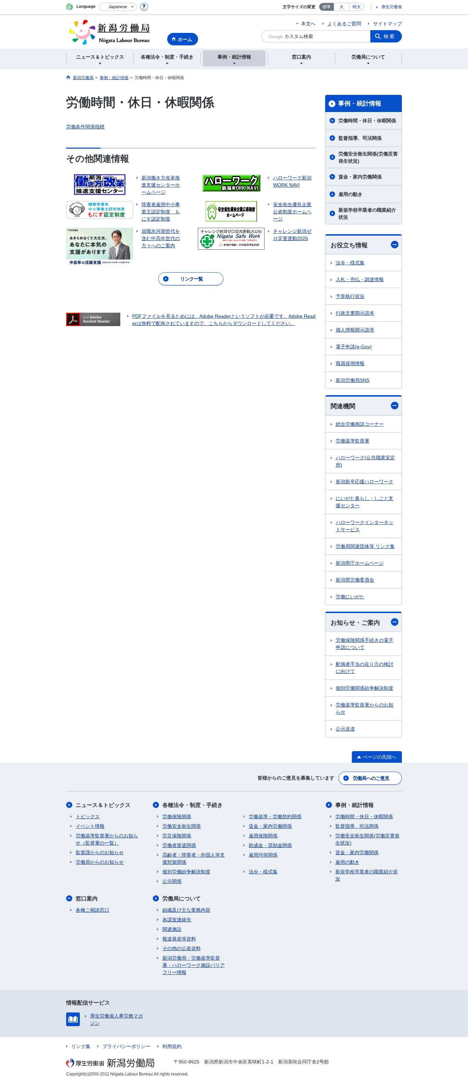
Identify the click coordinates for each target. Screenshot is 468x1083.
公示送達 (345, 729)
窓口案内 (87, 898)
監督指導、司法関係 (360, 138)
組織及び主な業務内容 (186, 910)
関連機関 (343, 406)
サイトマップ (387, 23)
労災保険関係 (176, 835)
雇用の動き (350, 194)
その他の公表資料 (181, 948)
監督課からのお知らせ (100, 852)
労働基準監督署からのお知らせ (364, 708)
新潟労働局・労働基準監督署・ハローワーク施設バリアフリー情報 (193, 965)
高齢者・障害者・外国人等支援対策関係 (193, 858)
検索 (389, 36)
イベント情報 (90, 826)
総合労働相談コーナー (360, 424)
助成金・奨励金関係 (270, 845)
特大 (357, 6)
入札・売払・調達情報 (360, 279)
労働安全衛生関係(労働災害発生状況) (368, 157)
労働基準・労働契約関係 (275, 816)
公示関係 (172, 881)
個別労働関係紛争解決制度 (364, 688)
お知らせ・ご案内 (355, 622)
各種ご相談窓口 (92, 910)
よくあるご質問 (344, 23)
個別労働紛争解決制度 (186, 871)
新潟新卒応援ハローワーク (364, 481)
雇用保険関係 (263, 835)
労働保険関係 (176, 816)
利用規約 (172, 1046)
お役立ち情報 (349, 245)
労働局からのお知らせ (100, 862)
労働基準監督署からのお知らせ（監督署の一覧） (107, 839)
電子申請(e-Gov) (354, 346)
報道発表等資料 (179, 939)
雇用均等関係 (263, 855)
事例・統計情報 (359, 103)
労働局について (181, 898)
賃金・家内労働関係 (360, 176)
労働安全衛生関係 (181, 826)
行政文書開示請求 (355, 313)
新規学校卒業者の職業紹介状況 (367, 213)
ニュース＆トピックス (103, 805)
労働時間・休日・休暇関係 (367, 120)
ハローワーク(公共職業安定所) (365, 461)
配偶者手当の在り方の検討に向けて (364, 667)
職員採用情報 (350, 363)
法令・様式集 (350, 262)
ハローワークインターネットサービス (364, 526)
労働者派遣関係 (179, 845)
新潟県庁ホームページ (360, 563)
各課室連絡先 (176, 919)
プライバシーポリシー (126, 1046)
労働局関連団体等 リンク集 (365, 546)
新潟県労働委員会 (355, 580)
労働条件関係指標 (85, 126)
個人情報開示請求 (355, 330)
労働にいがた (350, 596)
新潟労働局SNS (352, 380)
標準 (326, 6)
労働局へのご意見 (371, 778)
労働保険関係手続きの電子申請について (364, 643)
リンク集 (80, 1046)
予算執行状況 (350, 296)
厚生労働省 (391, 6)
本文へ (308, 23)
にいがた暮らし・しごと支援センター (364, 502)
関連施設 (172, 929)
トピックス (88, 816)
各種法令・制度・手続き (192, 805)
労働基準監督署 (352, 441)
